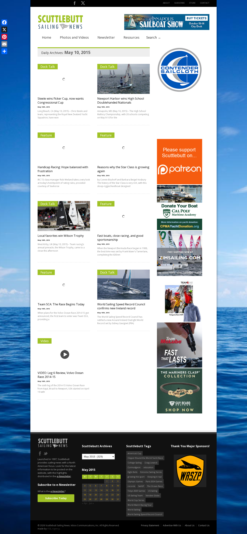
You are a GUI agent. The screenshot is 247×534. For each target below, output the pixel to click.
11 (85, 490)
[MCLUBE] (179, 366)
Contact (204, 2)
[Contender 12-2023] (179, 91)
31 (118, 499)
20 (96, 495)
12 (90, 490)
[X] (4, 29)
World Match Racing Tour (140, 505)
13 (96, 490)
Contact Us (203, 525)
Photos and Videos (74, 37)
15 (107, 490)
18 (85, 495)
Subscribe (179, 2)
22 (107, 495)
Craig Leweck (151, 462)
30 (112, 499)
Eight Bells (132, 472)
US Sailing (152, 490)
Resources (131, 37)
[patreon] (179, 183)
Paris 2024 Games (154, 481)
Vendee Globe (152, 495)
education (148, 467)
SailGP (141, 486)
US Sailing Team (135, 495)
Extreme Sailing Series (151, 472)
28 (101, 499)
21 (101, 495)
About (166, 2)
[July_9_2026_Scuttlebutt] (179, 229)
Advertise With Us (172, 525)
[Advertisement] (179, 115)
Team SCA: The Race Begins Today (61, 304)
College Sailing (135, 462)
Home (46, 37)
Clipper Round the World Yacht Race (145, 458)
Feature (46, 135)
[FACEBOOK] (74, 4)
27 (96, 499)
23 (112, 495)
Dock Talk (48, 66)
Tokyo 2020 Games (136, 490)
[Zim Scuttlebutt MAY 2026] (179, 275)
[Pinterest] (4, 36)
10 (118, 486)
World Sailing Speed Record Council (145, 514)
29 (107, 499)
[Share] (4, 51)
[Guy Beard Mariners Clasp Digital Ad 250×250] (179, 412)
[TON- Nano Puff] (179, 320)
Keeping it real (155, 476)
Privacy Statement (150, 525)
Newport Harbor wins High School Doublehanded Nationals (120, 100)
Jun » (91, 503)
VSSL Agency (53, 528)
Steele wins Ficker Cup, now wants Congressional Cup (61, 100)
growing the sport (136, 476)
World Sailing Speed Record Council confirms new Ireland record (121, 306)
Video (45, 341)
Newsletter (106, 37)
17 (118, 490)
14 (101, 490)
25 (85, 499)
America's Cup (134, 453)
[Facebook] (4, 22)
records (131, 486)
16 (112, 490)
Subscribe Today (56, 498)
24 (118, 495)
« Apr (85, 503)
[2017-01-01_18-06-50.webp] (190, 471)
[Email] (4, 44)
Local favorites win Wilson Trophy (61, 236)
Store (192, 2)
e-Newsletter (64, 476)
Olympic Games (135, 481)
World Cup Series (136, 500)
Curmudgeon (134, 467)
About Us (189, 525)
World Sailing (134, 509)
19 (90, 495)
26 (90, 499)
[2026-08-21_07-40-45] (166, 29)
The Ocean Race (155, 486)
